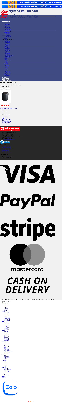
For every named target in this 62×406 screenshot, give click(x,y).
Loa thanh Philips (6, 314)
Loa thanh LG (7, 25)
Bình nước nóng (7, 71)
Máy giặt (5, 38)
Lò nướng (5, 364)
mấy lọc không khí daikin (6, 122)
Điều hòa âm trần (7, 60)
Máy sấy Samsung (8, 56)
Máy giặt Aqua (7, 41)
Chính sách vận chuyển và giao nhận (7, 148)
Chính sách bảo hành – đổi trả (6, 147)
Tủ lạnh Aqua (6, 324)
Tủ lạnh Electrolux (8, 35)
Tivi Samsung (7, 17)
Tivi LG (6, 18)
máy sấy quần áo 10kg (6, 115)
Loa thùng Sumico (7, 317)
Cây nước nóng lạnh (8, 70)
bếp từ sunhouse (4, 123)
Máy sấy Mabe (7, 53)
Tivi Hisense (6, 307)
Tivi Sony (6, 19)
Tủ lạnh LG (5, 322)
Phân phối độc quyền (5, 78)
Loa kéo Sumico (7, 23)
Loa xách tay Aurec (8, 30)
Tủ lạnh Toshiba (7, 37)
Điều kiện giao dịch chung (6, 151)
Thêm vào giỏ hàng (3, 110)
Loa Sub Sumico (7, 24)
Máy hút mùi (7, 64)
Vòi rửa (6, 68)
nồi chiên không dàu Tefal (6, 119)
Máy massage (7, 75)
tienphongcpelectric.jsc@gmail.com (9, 139)
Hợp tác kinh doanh (5, 152)
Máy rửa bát (7, 65)
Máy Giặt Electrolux (7, 333)
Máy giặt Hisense (6, 335)
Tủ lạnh (5, 31)
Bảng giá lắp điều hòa (5, 77)
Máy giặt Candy (7, 45)
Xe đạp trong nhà (7, 375)
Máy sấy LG (7, 52)
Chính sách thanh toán (5, 149)
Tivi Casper (7, 20)
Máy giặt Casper (6, 339)
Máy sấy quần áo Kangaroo (9, 55)
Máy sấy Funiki (7, 49)
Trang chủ (1, 84)
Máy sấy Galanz (7, 50)
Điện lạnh (5, 58)
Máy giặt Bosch (7, 44)
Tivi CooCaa (7, 21)
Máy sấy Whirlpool (8, 57)
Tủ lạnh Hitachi (7, 33)
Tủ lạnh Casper (7, 34)
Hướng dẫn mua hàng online (6, 146)
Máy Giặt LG (7, 39)
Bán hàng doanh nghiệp (6, 79)
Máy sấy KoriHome (7, 346)
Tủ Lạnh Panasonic (8, 36)
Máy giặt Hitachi (7, 42)
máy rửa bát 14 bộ (5, 116)
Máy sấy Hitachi (7, 51)
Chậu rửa (6, 67)
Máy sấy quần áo (6, 47)
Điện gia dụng (6, 69)
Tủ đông (6, 61)
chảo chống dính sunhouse (6, 121)
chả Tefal (3, 118)
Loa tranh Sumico (8, 28)
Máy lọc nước (6, 368)
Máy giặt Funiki (7, 46)
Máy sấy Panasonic (8, 54)
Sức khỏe (5, 74)
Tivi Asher (5, 310)
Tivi (4, 16)
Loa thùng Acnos (7, 26)
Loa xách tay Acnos (8, 29)
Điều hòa (6, 59)
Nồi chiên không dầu (8, 73)
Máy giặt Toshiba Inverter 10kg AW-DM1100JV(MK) (9, 108)
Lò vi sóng (6, 66)
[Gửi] (2, 302)
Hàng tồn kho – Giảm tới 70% (6, 80)
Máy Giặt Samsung (8, 40)
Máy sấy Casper (7, 48)
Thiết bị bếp (6, 63)
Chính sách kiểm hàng (5, 150)
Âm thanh (5, 22)
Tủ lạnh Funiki (6, 328)
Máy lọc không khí (8, 72)
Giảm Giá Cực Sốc (7, 15)
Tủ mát (6, 62)
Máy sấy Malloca (6, 349)
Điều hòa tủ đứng (7, 357)
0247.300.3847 (8, 137)
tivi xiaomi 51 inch (5, 120)
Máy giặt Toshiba (7, 43)
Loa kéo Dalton (7, 27)
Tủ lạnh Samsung (8, 32)
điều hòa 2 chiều (4, 117)
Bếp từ (5, 361)
